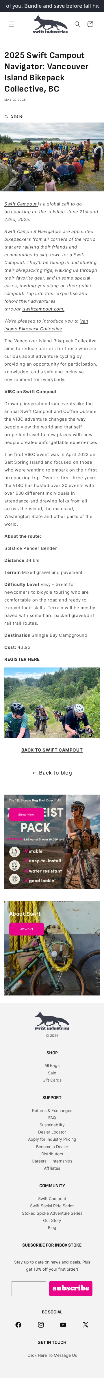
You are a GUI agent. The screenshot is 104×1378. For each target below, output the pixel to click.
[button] (11, 24)
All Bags (52, 1065)
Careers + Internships (52, 1160)
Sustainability (52, 1124)
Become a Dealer (52, 1146)
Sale (52, 1072)
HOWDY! (26, 929)
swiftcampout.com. (43, 309)
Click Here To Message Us (52, 1355)
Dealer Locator (52, 1131)
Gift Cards (52, 1080)
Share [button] (17, 116)
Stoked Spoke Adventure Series (52, 1213)
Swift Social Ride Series (52, 1205)
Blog (52, 1227)
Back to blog (55, 773)
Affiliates (52, 1168)
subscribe (71, 1288)
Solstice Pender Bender (30, 548)
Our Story (52, 1220)
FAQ (52, 1117)
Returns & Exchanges (52, 1110)
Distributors (52, 1153)
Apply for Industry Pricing (52, 1139)
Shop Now (26, 814)
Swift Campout (20, 204)
